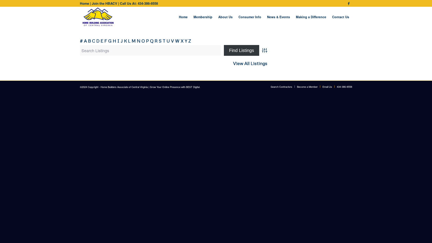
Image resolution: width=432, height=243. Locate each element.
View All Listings (250, 63)
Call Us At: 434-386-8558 (139, 3)
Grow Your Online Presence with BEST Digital (175, 87)
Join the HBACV (104, 3)
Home (84, 3)
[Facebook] (348, 3)
